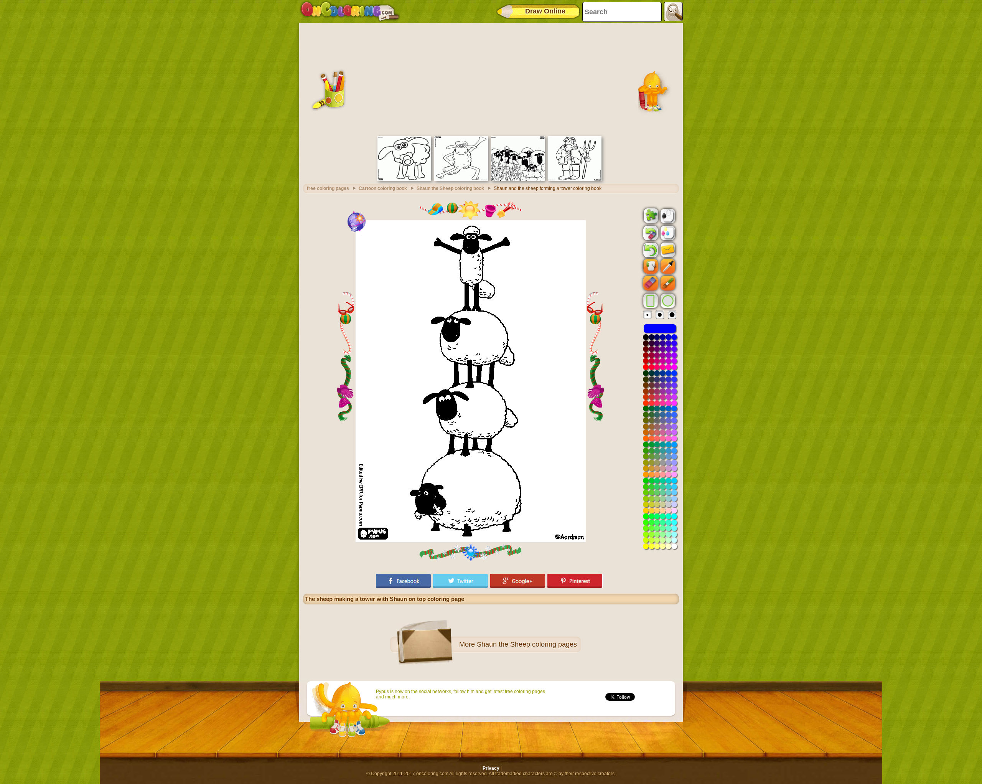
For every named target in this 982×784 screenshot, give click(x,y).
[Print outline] (667, 215)
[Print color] (667, 232)
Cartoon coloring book (383, 188)
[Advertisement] (491, 78)
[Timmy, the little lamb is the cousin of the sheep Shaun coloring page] (404, 179)
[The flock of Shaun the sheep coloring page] (518, 179)
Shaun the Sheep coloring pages (527, 644)
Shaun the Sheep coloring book (450, 188)
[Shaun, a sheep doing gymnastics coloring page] (461, 179)
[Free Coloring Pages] (350, 11)
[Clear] (649, 232)
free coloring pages (328, 188)
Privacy (491, 768)
